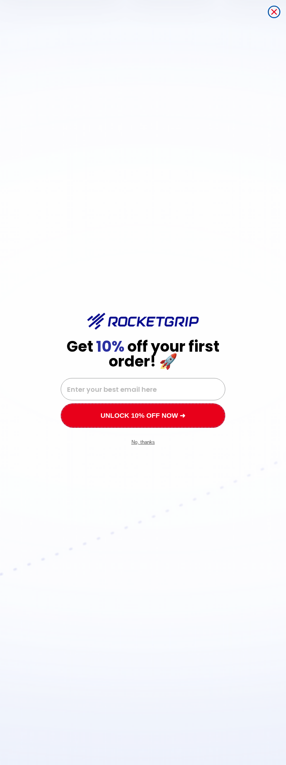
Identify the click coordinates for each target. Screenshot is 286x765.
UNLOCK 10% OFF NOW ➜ (143, 415)
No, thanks (143, 442)
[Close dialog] (274, 12)
